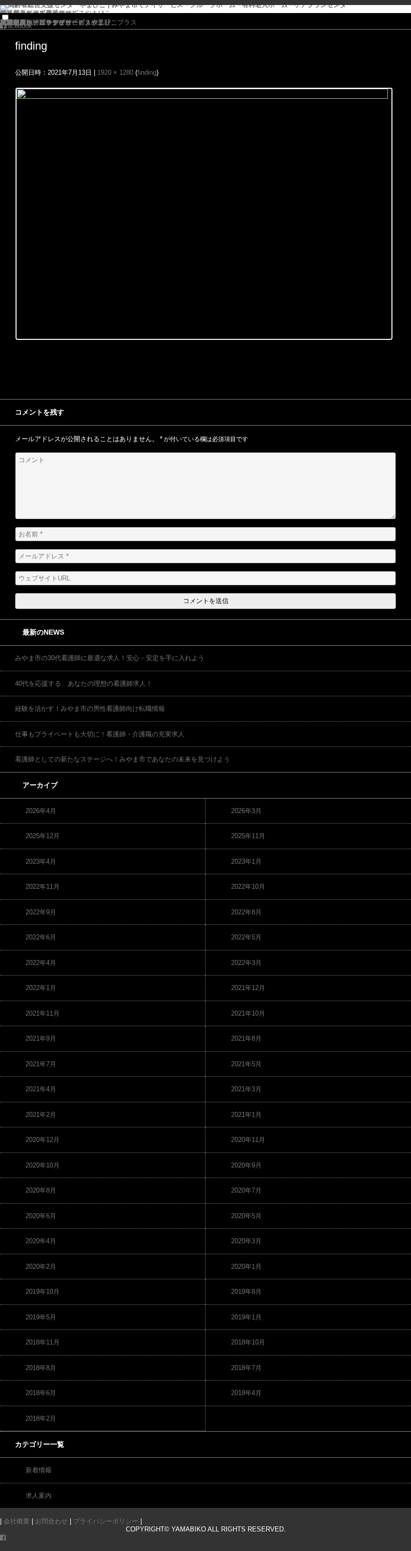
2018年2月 (41, 1418)
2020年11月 (248, 1139)
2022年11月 (43, 886)
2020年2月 (41, 1266)
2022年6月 (41, 937)
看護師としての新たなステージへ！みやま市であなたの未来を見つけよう (122, 759)
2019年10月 (43, 1291)
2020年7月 (246, 1190)
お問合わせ (51, 1521)
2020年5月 (246, 1216)
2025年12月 (43, 836)
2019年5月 (41, 1317)
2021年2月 (41, 1114)
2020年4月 (41, 1241)
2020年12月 (43, 1139)
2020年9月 (246, 1165)
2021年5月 (246, 1064)
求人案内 (39, 1495)
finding (146, 72)
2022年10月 (248, 886)
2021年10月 (248, 1013)
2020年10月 (43, 1165)
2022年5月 (246, 937)
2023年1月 (246, 861)
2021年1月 (246, 1114)
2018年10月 (248, 1342)
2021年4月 (41, 1089)
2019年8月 (246, 1291)
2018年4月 (246, 1393)
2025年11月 (248, 836)
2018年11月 (43, 1342)
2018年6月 (41, 1393)
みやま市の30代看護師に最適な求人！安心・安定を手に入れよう (109, 658)
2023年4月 (41, 861)
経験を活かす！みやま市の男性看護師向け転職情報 (90, 708)
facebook (19, 26)
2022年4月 (41, 962)
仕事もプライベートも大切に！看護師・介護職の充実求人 (99, 734)
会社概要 (17, 1521)
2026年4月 (41, 811)
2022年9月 (41, 912)
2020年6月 (41, 1216)
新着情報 (39, 1470)
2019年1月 (246, 1317)
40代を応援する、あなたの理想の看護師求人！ (83, 683)
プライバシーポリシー (32, 22)
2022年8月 (246, 912)
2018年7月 (246, 1368)
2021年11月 (43, 1013)
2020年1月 (246, 1266)
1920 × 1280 (115, 72)
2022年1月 (41, 988)
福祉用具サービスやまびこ (39, 13)
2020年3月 (246, 1241)
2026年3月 (246, 811)
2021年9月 (41, 1038)
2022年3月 (246, 962)
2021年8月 (246, 1038)
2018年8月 (41, 1368)
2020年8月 (41, 1190)
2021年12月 (248, 988)
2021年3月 (246, 1089)
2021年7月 (41, 1064)
